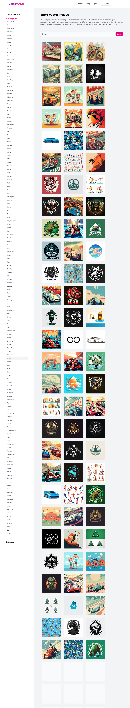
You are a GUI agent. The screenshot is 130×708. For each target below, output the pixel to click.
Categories (12, 19)
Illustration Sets (14, 14)
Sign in (95, 3)
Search (119, 34)
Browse (80, 3)
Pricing (88, 3)
